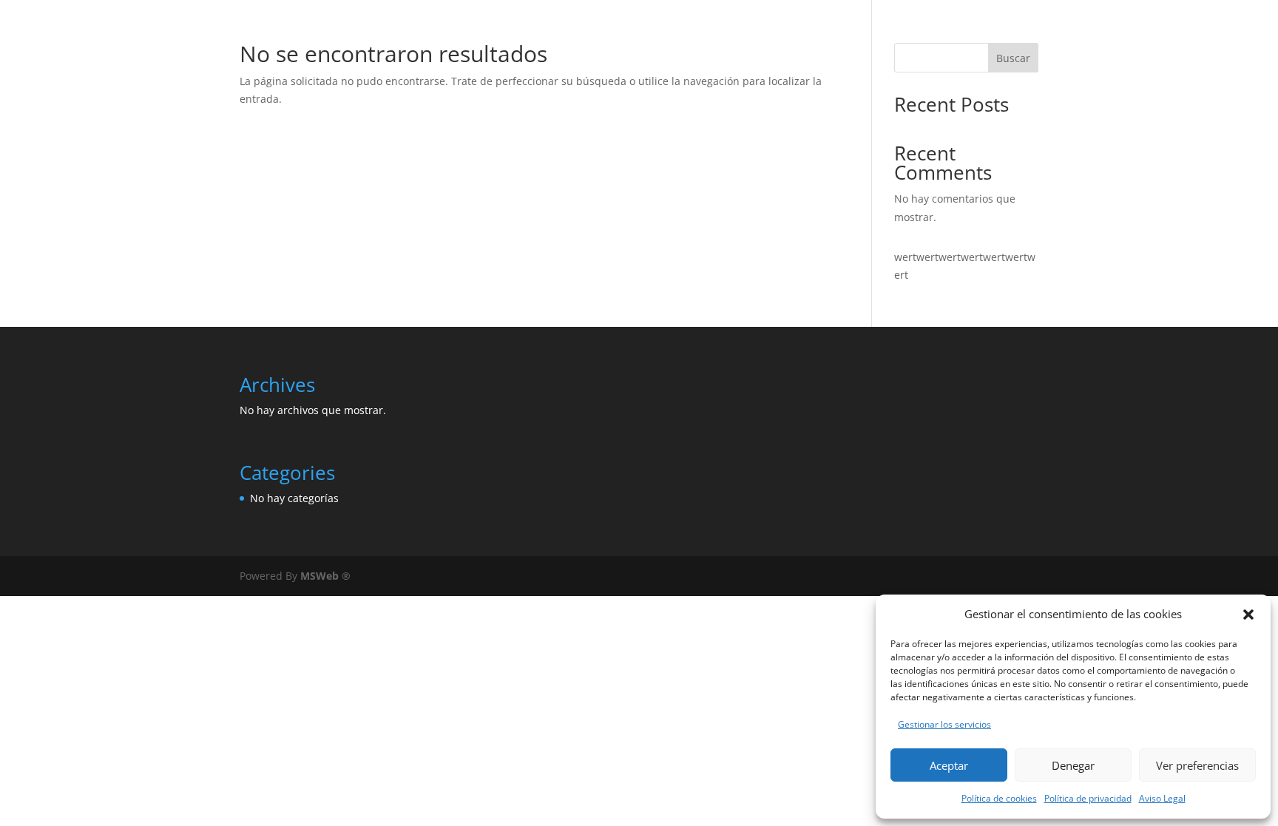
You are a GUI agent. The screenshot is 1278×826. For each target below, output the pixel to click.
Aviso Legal (1162, 798)
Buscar (1013, 58)
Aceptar (949, 765)
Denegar (1073, 765)
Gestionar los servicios (944, 724)
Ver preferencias (1197, 765)
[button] (1248, 614)
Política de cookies (999, 798)
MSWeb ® (325, 576)
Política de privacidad (1088, 798)
